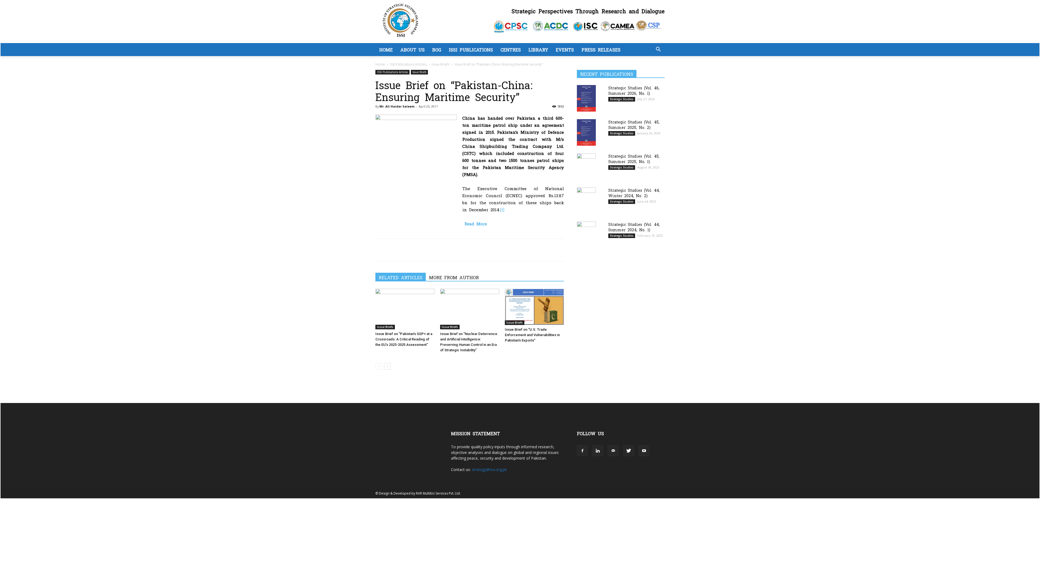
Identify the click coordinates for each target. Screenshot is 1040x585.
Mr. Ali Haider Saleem (396, 106)
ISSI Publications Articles (408, 64)
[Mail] (613, 450)
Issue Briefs (440, 64)
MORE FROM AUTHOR (454, 277)
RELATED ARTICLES (400, 277)
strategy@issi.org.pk (489, 469)
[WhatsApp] (405, 250)
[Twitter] (393, 250)
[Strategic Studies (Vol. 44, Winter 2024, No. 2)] (586, 200)
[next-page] (387, 366)
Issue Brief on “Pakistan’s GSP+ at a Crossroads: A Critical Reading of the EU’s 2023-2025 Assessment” (403, 339)
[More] (431, 250)
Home (386, 49)
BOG (436, 49)
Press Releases (600, 49)
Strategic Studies (621, 99)
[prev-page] (378, 366)
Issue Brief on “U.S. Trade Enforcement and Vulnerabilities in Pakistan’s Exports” (532, 334)
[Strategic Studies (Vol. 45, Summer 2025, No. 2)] (586, 132)
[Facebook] (380, 250)
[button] (658, 50)
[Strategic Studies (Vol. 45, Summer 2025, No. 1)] (586, 166)
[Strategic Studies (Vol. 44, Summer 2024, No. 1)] (586, 235)
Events (565, 49)
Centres (510, 49)
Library (538, 49)
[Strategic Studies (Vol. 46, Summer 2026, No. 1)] (586, 98)
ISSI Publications (471, 49)
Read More (475, 224)
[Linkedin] (418, 250)
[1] (502, 209)
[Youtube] (644, 450)
